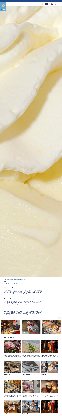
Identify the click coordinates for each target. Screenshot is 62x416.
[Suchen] (41, 4)
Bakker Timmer (23, 311)
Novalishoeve (19, 300)
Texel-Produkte (19, 279)
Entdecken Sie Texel (7, 279)
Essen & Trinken (13, 279)
